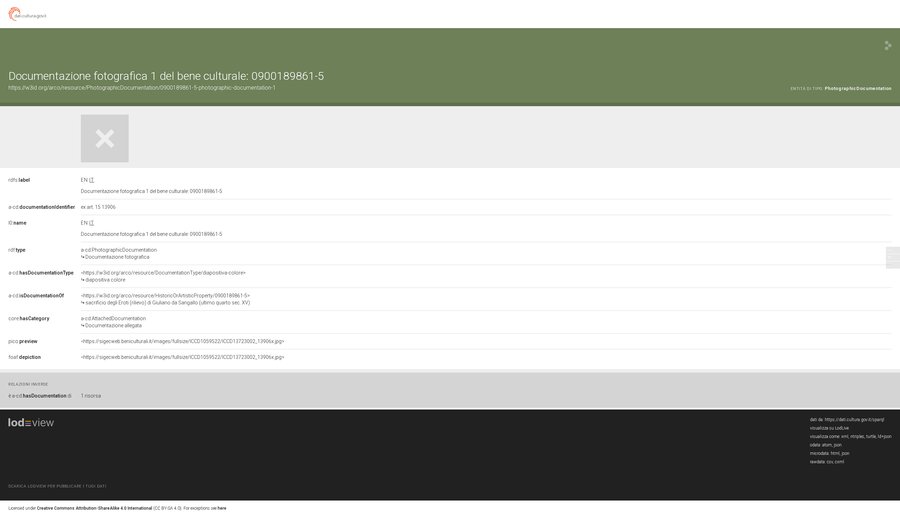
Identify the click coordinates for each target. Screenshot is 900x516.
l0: (17, 223)
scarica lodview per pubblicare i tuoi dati (57, 486)
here (222, 508)
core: (28, 318)
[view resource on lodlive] (888, 45)
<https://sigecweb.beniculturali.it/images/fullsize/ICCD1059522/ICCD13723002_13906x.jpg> (182, 341)
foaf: (24, 357)
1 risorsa (91, 396)
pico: (22, 341)
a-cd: (41, 207)
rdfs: (19, 180)
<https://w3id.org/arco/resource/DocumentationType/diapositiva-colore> (163, 276)
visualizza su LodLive (829, 428)
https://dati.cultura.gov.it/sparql (854, 419)
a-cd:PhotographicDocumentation (119, 253)
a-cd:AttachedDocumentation (113, 322)
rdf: (16, 250)
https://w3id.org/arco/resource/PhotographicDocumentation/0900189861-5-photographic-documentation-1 (142, 87)
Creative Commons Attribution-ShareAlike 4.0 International (94, 508)
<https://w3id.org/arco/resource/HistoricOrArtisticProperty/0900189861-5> (165, 299)
